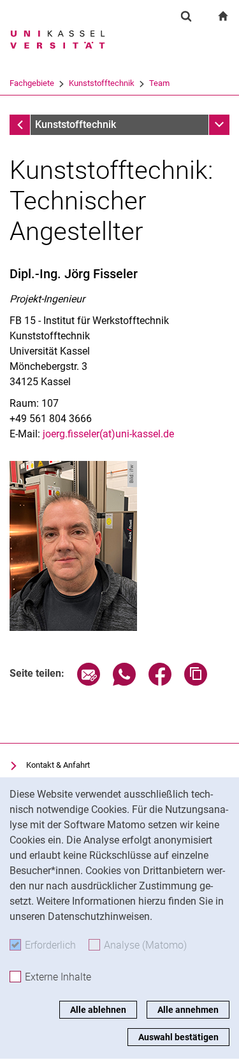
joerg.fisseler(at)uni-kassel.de (108, 434)
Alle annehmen (188, 1010)
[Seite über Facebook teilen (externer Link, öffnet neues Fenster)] (159, 682)
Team (159, 83)
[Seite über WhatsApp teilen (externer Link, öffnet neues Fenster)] (124, 682)
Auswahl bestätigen (178, 1037)
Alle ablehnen (98, 1010)
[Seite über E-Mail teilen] (88, 682)
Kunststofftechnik (101, 83)
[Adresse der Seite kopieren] (195, 682)
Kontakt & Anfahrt (58, 765)
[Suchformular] (186, 16)
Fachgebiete (32, 83)
